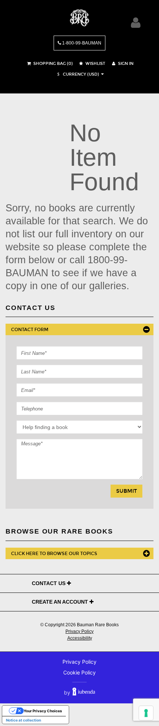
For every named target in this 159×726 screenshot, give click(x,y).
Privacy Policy (79, 631)
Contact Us (49, 583)
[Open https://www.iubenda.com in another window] (83, 692)
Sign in (125, 63)
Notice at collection (23, 720)
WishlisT (94, 63)
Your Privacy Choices (43, 711)
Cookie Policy (79, 672)
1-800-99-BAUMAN (81, 43)
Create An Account (60, 602)
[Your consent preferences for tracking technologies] (146, 713)
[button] (77, 74)
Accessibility (79, 638)
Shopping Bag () (52, 63)
